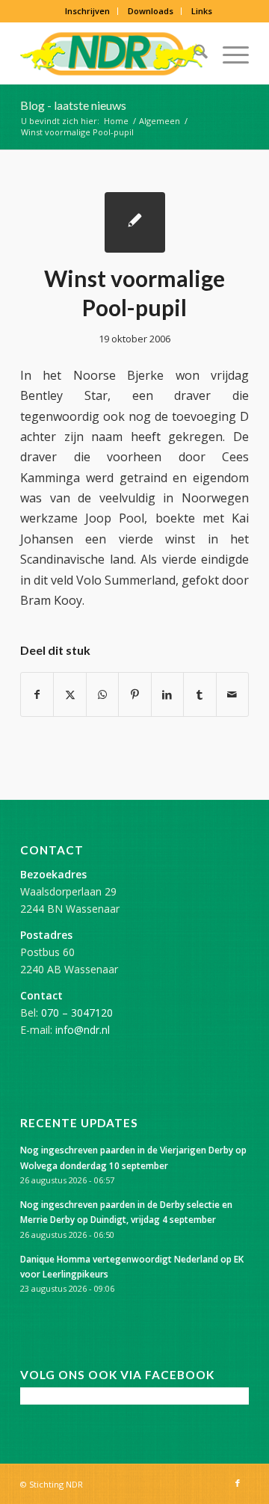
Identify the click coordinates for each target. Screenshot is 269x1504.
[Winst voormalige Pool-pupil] (135, 222)
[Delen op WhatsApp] (102, 694)
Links (201, 10)
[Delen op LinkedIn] (167, 694)
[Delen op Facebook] (37, 694)
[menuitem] (88, 11)
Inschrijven (87, 10)
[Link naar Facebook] (237, 1483)
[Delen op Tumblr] (199, 694)
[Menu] (228, 54)
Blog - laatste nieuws (73, 105)
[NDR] (111, 54)
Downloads (150, 10)
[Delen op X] (69, 694)
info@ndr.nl (82, 1030)
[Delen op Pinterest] (134, 694)
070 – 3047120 (77, 1012)
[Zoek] (193, 54)
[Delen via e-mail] (232, 694)
